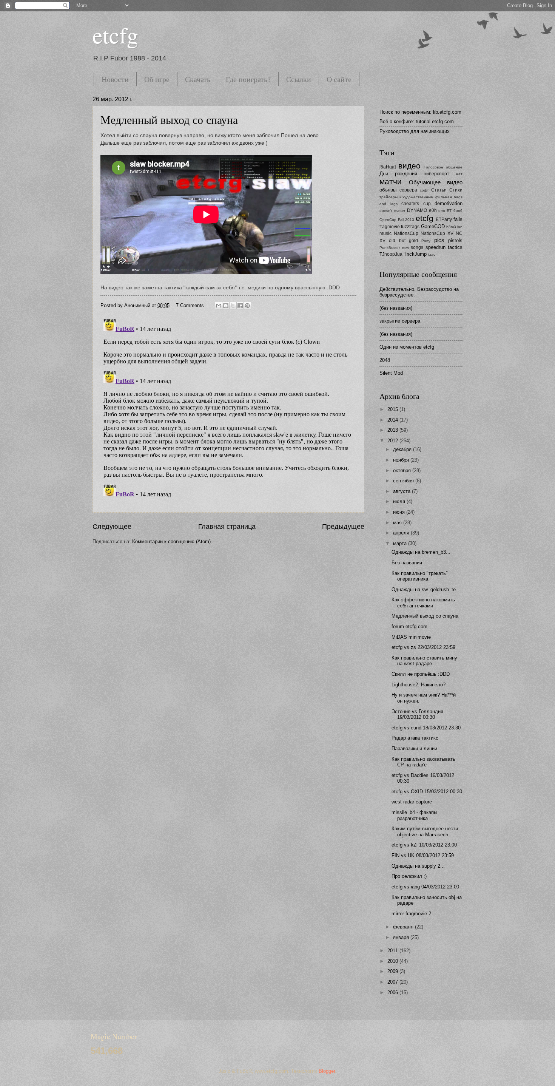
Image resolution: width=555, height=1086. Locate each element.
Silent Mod (391, 373)
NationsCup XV (437, 233)
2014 (393, 420)
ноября (401, 460)
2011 (393, 950)
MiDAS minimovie (411, 637)
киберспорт (436, 173)
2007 (393, 982)
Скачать (197, 79)
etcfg (115, 35)
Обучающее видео (435, 182)
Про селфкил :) (409, 876)
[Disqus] (228, 410)
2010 (393, 961)
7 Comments (190, 305)
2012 (393, 440)
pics (439, 240)
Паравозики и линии (414, 748)
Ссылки (298, 79)
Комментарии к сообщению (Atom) (171, 541)
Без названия (407, 562)
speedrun (436, 247)
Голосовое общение (443, 167)
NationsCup (406, 233)
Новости (115, 79)
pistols (455, 240)
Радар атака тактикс (415, 738)
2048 (384, 360)
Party (425, 241)
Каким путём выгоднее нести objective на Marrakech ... (425, 831)
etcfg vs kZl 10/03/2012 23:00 (424, 845)
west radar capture (412, 802)
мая (398, 522)
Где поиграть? (248, 79)
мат (459, 174)
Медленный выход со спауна (169, 119)
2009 (393, 971)
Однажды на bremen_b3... (421, 552)
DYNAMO (417, 210)
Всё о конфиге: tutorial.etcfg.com (416, 121)
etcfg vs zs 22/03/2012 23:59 (423, 647)
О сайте (339, 79)
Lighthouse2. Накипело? (419, 684)
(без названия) (395, 308)
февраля (404, 927)
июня (399, 512)
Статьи (439, 190)
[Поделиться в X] (233, 305)
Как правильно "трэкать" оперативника (420, 576)
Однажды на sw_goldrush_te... (426, 589)
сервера (408, 190)
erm (441, 211)
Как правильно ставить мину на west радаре (424, 660)
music (385, 233)
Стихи (455, 190)
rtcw (405, 248)
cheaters (410, 203)
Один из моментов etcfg (406, 347)
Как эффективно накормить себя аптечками (423, 602)
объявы (387, 190)
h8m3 (451, 227)
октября (402, 470)
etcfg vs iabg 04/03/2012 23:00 (425, 887)
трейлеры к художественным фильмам (415, 197)
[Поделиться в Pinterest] (247, 305)
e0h (433, 210)
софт (424, 190)
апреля (402, 533)
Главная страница (227, 526)
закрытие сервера (399, 321)
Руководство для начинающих (414, 131)
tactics (455, 247)
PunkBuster (389, 248)
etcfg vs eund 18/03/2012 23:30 (426, 728)
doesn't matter (392, 211)
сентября (404, 481)
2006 (393, 992)
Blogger (327, 1071)
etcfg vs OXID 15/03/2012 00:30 (427, 791)
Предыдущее (343, 526)
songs (417, 247)
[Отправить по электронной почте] (218, 305)
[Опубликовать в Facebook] (240, 305)
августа (402, 491)
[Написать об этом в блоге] (226, 305)
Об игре (157, 79)
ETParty (444, 219)
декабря (403, 449)
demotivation (448, 203)
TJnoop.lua (390, 254)
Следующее (111, 526)
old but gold (403, 240)
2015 (393, 409)
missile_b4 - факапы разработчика (414, 815)
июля (400, 501)
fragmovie (389, 226)
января (401, 937)
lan (459, 227)
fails (457, 219)
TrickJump (415, 254)
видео (409, 165)
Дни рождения (398, 173)
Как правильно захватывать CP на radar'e (423, 762)
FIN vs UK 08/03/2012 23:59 (423, 855)
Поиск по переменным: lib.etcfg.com (420, 112)
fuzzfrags (410, 226)
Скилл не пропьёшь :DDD (421, 674)
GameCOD (433, 226)
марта (400, 543)
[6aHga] (387, 167)
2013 (393, 430)
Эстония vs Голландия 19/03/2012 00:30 (417, 714)
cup (427, 203)
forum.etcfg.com (409, 626)
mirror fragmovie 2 (411, 913)
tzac (431, 254)
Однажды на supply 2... (418, 866)
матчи (390, 181)
